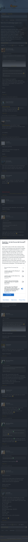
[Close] (25, 242)
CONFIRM (8, 294)
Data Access (14, 299)
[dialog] (14, 271)
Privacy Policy (22, 299)
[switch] (22, 271)
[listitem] (14, 268)
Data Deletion (6, 299)
